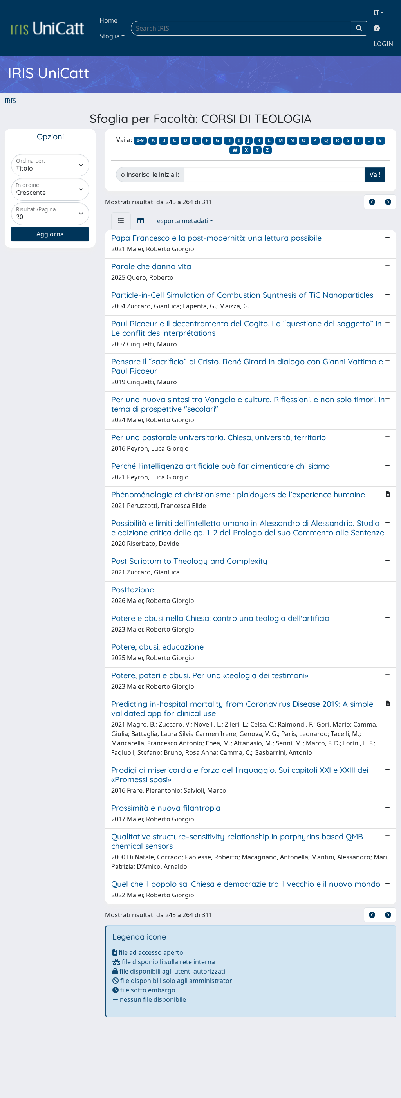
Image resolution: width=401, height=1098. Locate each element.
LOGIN (383, 44)
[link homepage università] (47, 28)
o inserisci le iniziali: (150, 174)
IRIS (10, 100)
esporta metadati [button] (182, 220)
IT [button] (376, 12)
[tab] (121, 220)
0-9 (140, 140)
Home (108, 20)
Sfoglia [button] (109, 36)
